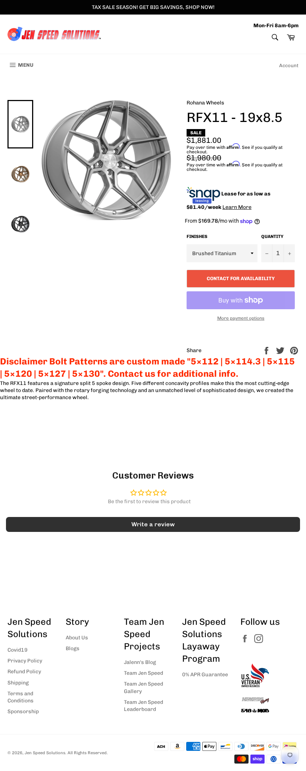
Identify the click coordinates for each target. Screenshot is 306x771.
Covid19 (17, 650)
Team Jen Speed (143, 673)
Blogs (72, 648)
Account (289, 65)
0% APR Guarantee (205, 674)
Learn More (237, 207)
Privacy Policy (24, 661)
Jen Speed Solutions (45, 752)
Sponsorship (23, 711)
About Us (77, 637)
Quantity (272, 236)
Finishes (197, 236)
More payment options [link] (241, 318)
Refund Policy (24, 671)
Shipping (18, 683)
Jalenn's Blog (140, 662)
